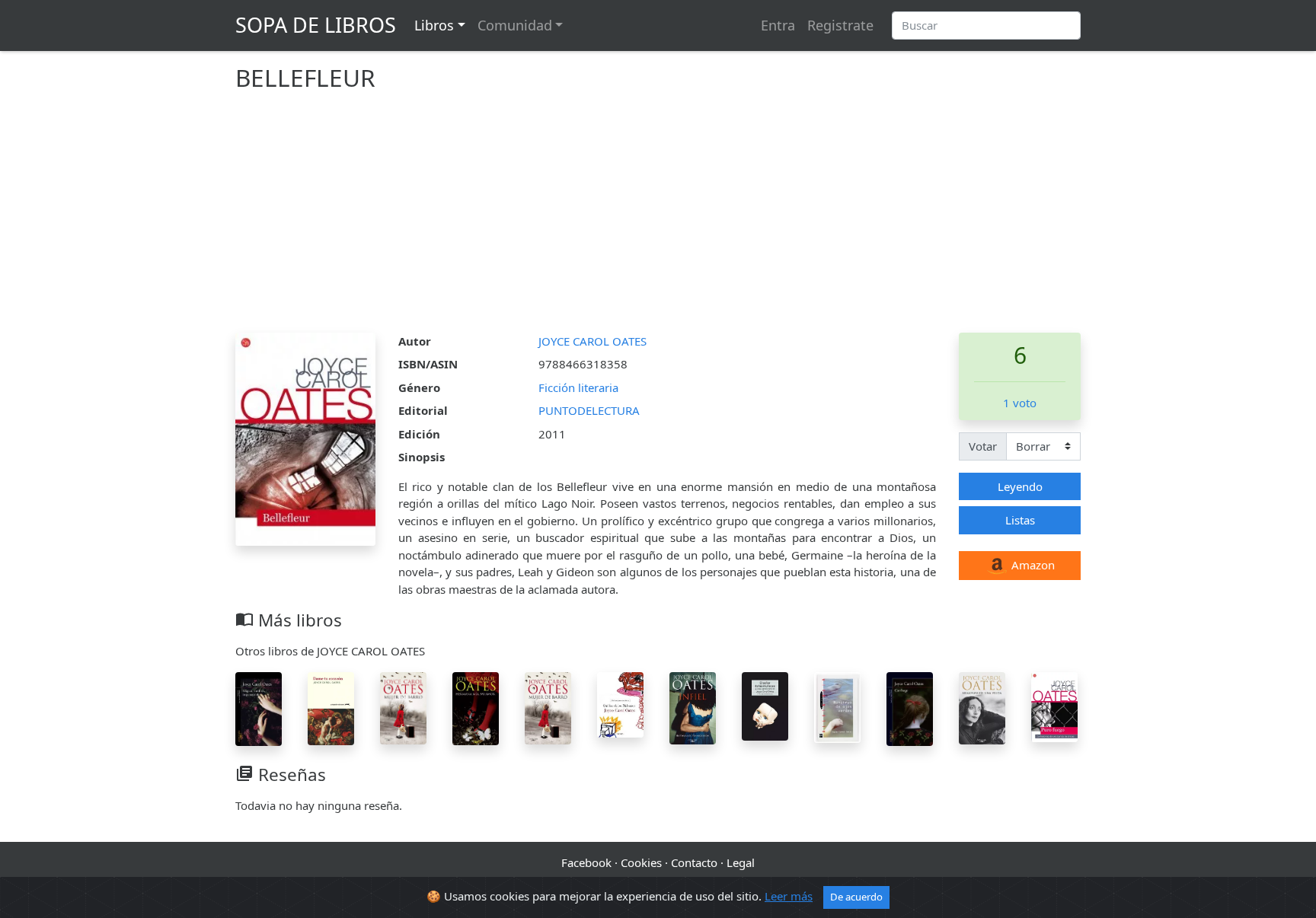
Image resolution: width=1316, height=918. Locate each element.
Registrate (840, 25)
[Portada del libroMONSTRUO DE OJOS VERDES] (837, 705)
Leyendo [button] (1020, 486)
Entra (778, 25)
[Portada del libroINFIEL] (692, 706)
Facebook (586, 862)
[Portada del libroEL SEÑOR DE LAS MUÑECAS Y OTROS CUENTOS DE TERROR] (765, 704)
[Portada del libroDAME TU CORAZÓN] (331, 707)
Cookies (641, 862)
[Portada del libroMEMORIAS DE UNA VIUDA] (982, 706)
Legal (741, 862)
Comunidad (515, 25)
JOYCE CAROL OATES (592, 341)
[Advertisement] (658, 218)
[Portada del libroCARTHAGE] (909, 707)
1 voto (1020, 402)
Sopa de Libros (315, 25)
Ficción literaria (578, 387)
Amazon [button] (1031, 564)
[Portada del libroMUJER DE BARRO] (403, 707)
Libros (434, 25)
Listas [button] (1020, 520)
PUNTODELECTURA (589, 410)
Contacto (694, 862)
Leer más (789, 896)
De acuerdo (856, 897)
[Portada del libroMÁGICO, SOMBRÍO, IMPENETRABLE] (258, 708)
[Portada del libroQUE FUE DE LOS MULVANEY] (620, 703)
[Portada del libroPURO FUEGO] (1054, 705)
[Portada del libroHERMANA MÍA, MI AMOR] (475, 707)
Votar (983, 446)
